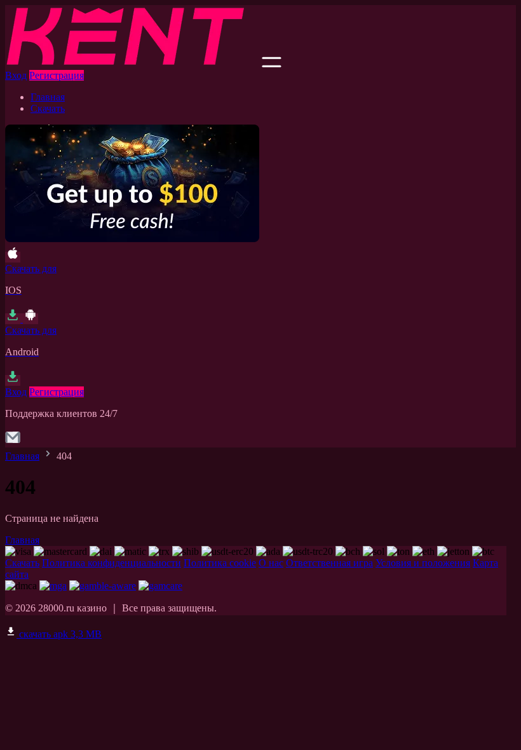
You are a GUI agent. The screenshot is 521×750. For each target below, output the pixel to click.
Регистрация (56, 75)
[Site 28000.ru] (132, 63)
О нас (271, 562)
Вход (16, 75)
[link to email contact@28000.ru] (12, 441)
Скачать (47, 108)
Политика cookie (220, 562)
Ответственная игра (329, 562)
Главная (47, 97)
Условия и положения (423, 562)
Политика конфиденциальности (111, 562)
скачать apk (59, 634)
